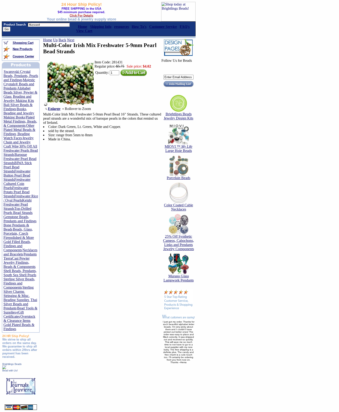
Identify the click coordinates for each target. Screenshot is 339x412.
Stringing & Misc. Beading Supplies (16, 298)
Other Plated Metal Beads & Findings (19, 130)
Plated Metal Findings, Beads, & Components (20, 121)
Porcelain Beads (178, 178)
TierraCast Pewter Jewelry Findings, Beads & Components (19, 262)
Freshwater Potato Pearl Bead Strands (16, 192)
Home (47, 40)
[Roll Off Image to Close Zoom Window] (71, 105)
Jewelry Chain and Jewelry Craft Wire (18, 142)
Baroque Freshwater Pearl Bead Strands (19, 159)
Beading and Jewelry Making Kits (18, 99)
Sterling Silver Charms (18, 289)
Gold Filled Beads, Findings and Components (17, 246)
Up (55, 40)
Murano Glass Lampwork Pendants (179, 278)
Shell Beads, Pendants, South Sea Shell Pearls (20, 273)
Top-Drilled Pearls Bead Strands (18, 211)
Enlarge (54, 109)
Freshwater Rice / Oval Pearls (20, 198)
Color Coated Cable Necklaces (178, 207)
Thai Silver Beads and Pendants (20, 304)
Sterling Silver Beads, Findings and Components (19, 283)
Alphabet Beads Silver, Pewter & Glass (20, 92)
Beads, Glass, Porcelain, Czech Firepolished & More (18, 233)
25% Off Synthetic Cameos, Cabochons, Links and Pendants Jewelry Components (178, 242)
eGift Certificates (13, 314)
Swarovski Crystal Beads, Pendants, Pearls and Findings (20, 76)
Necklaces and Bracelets (20, 252)
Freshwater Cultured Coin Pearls (16, 184)
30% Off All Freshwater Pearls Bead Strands (20, 150)
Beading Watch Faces (16, 136)
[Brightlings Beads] (4, 368)
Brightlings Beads (12, 364)
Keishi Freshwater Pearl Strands (17, 204)
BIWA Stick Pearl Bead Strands (17, 167)
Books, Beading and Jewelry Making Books (18, 113)
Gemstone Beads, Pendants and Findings (19, 219)
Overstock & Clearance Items (19, 318)
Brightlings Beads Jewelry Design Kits (178, 116)
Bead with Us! (10, 370)
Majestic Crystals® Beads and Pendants (19, 84)
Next (70, 40)
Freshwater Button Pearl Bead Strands (16, 175)
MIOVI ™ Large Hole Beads (178, 149)
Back (62, 40)
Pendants (30, 254)
